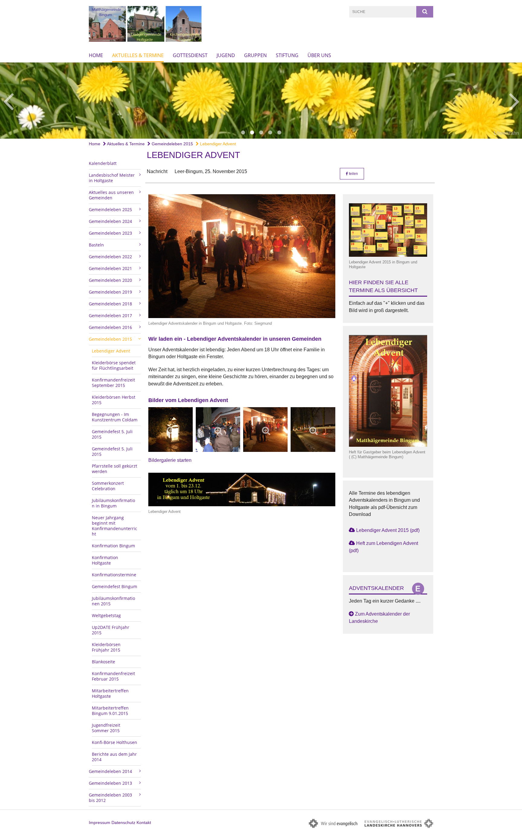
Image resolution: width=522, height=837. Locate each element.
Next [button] (514, 100)
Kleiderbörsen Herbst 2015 (113, 399)
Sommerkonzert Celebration (108, 485)
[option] (261, 101)
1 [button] (243, 133)
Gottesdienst (190, 55)
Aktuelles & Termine (138, 55)
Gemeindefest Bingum (114, 586)
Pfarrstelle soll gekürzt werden (114, 468)
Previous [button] (8, 100)
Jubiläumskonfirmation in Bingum (113, 503)
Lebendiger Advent (217, 143)
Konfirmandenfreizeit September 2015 (113, 382)
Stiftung (287, 55)
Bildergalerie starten (170, 460)
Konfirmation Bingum (113, 546)
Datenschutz (123, 822)
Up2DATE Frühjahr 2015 (110, 630)
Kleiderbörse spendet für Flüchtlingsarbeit (114, 365)
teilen (353, 174)
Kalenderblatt (103, 163)
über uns (319, 55)
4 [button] (270, 133)
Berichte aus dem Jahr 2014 (114, 756)
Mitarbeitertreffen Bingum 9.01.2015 (110, 710)
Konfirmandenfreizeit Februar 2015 (113, 676)
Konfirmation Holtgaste (105, 560)
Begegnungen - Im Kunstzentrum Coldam (114, 417)
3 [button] (261, 133)
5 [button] (279, 133)
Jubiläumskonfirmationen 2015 (113, 601)
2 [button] (252, 133)
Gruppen (255, 55)
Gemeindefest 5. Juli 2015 (112, 434)
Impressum (99, 822)
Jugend (226, 55)
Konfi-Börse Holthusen (114, 742)
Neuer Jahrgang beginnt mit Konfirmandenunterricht (114, 526)
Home (96, 55)
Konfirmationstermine (114, 575)
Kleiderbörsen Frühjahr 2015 (106, 647)
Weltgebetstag (106, 615)
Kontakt (144, 822)
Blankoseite (103, 662)
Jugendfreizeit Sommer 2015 (106, 727)
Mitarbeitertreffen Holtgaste (110, 693)
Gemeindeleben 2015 (171, 143)
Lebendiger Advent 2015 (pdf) (388, 530)
